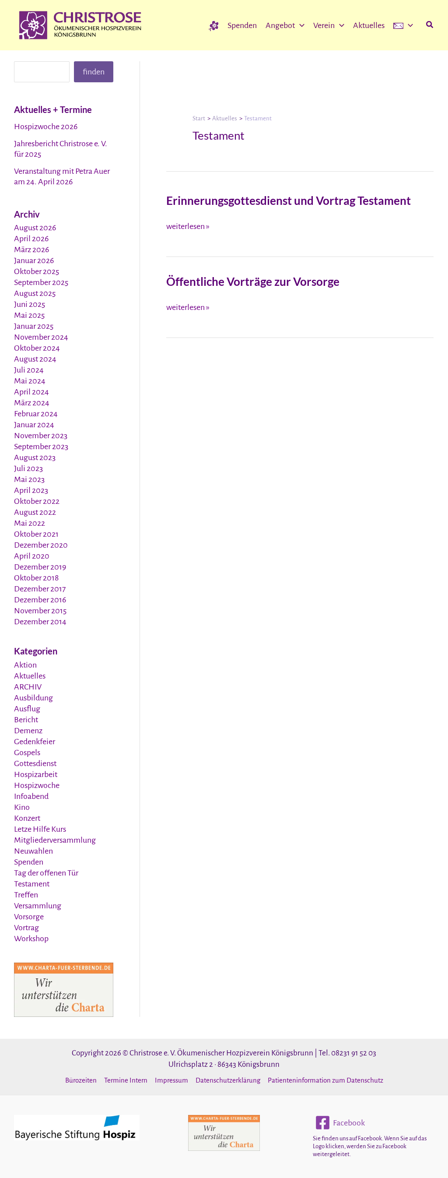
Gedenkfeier (34, 741)
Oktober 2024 (37, 348)
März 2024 (31, 402)
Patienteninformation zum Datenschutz (325, 1080)
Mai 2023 (29, 479)
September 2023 (41, 446)
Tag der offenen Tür (46, 873)
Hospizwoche (37, 785)
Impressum (171, 1080)
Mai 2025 (29, 315)
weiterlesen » (188, 226)
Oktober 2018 (36, 577)
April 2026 (31, 238)
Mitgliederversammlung (55, 840)
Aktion (25, 665)
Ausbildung (33, 697)
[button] (299, 25)
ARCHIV (28, 686)
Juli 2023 (28, 468)
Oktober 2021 (36, 534)
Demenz (28, 730)
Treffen (26, 894)
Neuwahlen (33, 851)
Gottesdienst (35, 763)
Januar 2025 (33, 326)
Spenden (28, 862)
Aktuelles (30, 676)
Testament (31, 883)
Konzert (27, 818)
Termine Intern (125, 1080)
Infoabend (31, 796)
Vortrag (26, 927)
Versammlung (37, 905)
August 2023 (35, 457)
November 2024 (41, 337)
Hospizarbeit (35, 774)
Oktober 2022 (37, 501)
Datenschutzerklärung (228, 1080)
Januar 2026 (34, 260)
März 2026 (31, 249)
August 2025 (35, 293)
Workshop (31, 938)
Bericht (26, 719)
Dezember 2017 (40, 588)
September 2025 (41, 282)
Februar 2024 (36, 413)
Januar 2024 (34, 424)
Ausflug (27, 708)
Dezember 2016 (40, 599)
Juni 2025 (29, 304)
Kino (22, 807)
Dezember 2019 (40, 567)
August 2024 (35, 359)
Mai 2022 (29, 523)
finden (94, 71)
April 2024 (31, 391)
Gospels (27, 752)
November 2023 (40, 435)
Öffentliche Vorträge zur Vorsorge (253, 281)
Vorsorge (29, 916)
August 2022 (35, 512)
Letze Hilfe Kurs (40, 829)
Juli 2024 (29, 370)
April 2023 (31, 490)
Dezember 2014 (40, 621)
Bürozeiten (81, 1080)
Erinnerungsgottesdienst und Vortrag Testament (288, 200)
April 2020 (31, 556)
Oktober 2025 (36, 271)
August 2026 (35, 227)
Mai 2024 (30, 380)
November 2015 (40, 610)
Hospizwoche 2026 (45, 126)
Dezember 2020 (41, 545)
